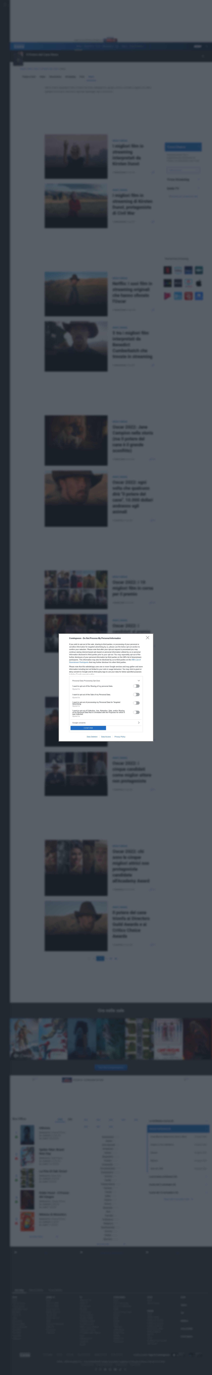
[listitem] (106, 680)
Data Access (106, 737)
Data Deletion (92, 737)
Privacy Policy (120, 737)
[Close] (148, 638)
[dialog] (106, 687)
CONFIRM (88, 728)
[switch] (136, 686)
